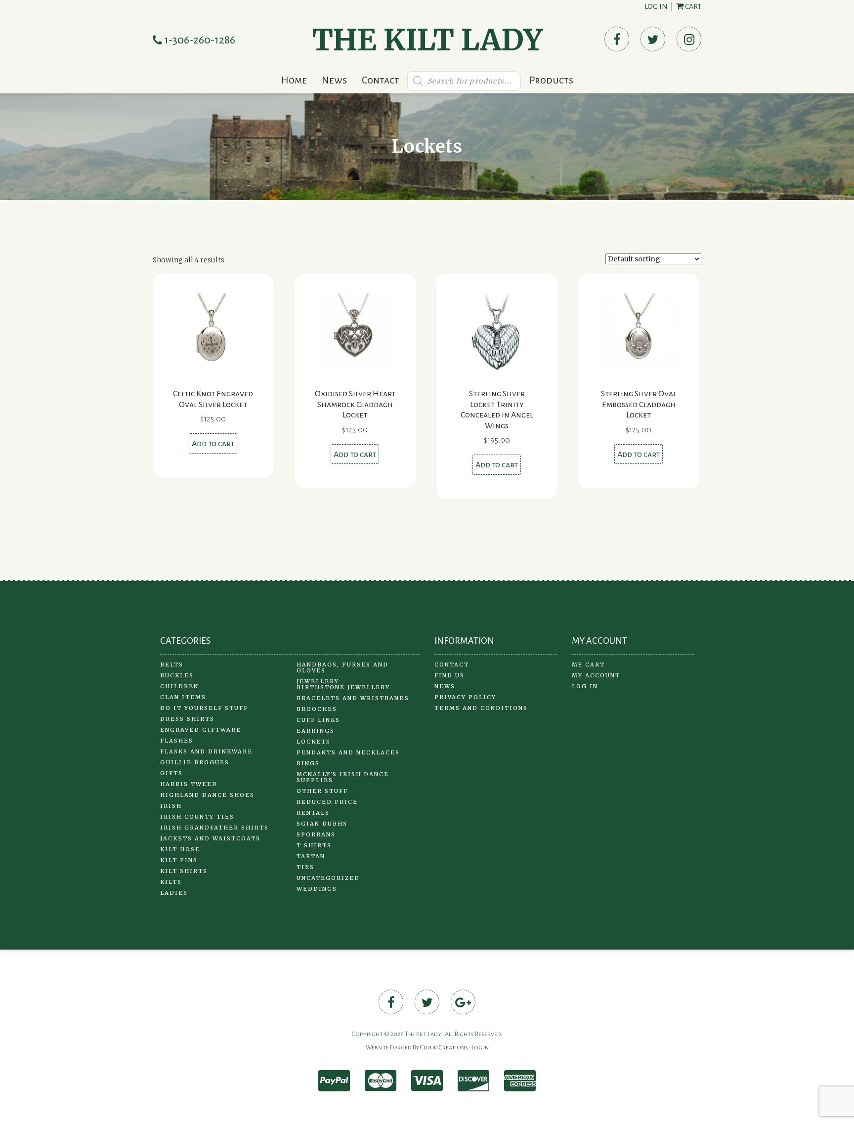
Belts (171, 664)
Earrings (316, 730)
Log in (656, 6)
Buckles (177, 675)
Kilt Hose (180, 849)
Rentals (313, 812)
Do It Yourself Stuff (204, 708)
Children (179, 686)
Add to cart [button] (213, 443)
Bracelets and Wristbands (353, 698)
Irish (171, 805)
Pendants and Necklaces (348, 752)
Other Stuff (322, 791)
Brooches (317, 709)
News (334, 80)
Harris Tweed (188, 784)
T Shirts (314, 845)
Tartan (311, 856)
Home (294, 80)
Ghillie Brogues (194, 762)
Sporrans (316, 834)
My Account (596, 675)
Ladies (174, 892)
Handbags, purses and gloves (342, 667)
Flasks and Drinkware (206, 751)
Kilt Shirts (184, 871)
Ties (305, 867)
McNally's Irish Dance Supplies (343, 777)
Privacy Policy (465, 697)
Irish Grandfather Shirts (214, 827)
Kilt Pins (179, 860)
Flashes (176, 740)
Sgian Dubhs (322, 823)
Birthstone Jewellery (343, 687)
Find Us (449, 675)
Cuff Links (318, 719)
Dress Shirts (187, 718)
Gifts (171, 773)
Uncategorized (328, 877)
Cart (692, 6)
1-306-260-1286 (198, 40)
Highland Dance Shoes (207, 794)
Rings (308, 763)
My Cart (588, 664)
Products (551, 80)
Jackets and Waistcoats (210, 838)
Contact (380, 80)
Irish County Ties (197, 816)
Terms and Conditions (481, 708)
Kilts (171, 881)
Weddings (317, 888)
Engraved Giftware (200, 729)
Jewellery (318, 681)
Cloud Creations (444, 1047)
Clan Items (183, 697)
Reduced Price (327, 801)
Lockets (314, 741)
